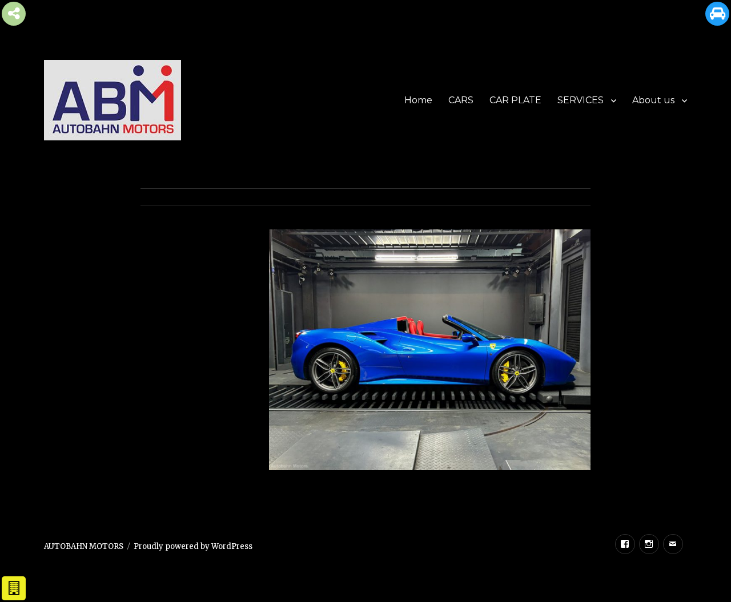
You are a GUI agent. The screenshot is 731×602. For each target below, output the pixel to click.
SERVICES (580, 100)
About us (653, 100)
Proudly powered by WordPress (193, 546)
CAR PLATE (515, 100)
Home (418, 100)
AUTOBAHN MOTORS (83, 546)
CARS (460, 100)
